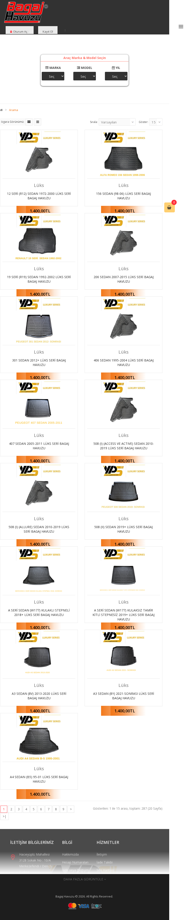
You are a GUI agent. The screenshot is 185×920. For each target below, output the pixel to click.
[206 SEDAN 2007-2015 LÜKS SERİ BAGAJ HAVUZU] (123, 237)
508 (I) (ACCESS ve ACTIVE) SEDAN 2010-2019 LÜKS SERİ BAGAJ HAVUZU (123, 445)
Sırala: (94, 122)
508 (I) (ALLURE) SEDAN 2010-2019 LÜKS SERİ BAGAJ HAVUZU (39, 529)
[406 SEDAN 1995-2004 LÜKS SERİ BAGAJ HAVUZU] (123, 321)
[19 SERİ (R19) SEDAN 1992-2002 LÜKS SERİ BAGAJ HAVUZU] (38, 237)
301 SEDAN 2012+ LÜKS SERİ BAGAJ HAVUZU (39, 362)
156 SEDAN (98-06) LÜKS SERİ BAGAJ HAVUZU (123, 195)
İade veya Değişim (75, 870)
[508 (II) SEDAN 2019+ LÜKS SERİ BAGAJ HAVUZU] (123, 487)
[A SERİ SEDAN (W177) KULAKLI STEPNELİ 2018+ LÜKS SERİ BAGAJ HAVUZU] (38, 571)
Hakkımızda (70, 854)
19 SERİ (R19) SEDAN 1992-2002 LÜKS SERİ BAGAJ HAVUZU (39, 279)
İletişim (102, 854)
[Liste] (37, 122)
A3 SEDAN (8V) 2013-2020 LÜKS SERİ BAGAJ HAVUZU (39, 695)
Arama (13, 109)
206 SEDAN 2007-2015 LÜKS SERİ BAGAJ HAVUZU (124, 279)
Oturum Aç (20, 32)
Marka (55, 68)
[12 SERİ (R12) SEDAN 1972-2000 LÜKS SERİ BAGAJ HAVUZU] (38, 154)
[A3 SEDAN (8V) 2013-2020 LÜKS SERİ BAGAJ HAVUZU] (38, 654)
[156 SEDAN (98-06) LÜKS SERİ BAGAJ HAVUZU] (123, 154)
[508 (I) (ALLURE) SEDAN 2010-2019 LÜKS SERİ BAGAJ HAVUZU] (38, 487)
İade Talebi (105, 862)
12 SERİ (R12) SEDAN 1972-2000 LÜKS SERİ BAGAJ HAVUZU (39, 195)
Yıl (117, 68)
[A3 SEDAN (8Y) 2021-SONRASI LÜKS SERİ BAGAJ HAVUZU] (123, 654)
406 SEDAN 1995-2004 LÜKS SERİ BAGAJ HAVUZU (124, 362)
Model (86, 68)
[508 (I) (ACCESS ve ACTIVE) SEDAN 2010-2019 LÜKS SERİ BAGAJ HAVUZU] (123, 404)
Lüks (39, 185)
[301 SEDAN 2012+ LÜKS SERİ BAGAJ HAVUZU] (38, 321)
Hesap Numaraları (75, 862)
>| (4, 816)
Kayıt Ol (48, 32)
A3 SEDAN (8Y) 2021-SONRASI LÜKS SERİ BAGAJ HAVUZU (123, 695)
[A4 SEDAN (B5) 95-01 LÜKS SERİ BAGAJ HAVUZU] (38, 737)
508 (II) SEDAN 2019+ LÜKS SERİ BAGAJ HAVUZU (123, 529)
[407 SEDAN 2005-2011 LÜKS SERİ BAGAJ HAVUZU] (38, 404)
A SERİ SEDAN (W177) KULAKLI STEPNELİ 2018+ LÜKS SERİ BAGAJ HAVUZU (39, 612)
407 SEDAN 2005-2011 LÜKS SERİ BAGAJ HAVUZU (39, 445)
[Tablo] (29, 122)
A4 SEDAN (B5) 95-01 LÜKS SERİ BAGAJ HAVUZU (39, 779)
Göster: (143, 122)
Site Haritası (105, 870)
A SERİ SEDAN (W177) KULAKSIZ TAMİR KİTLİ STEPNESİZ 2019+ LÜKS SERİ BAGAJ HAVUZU (123, 614)
